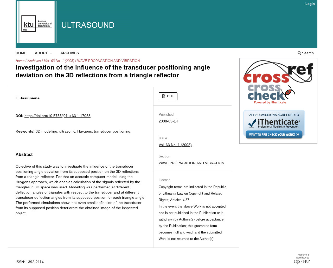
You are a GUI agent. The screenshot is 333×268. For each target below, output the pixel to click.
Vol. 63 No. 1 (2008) (59, 61)
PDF (170, 96)
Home (21, 53)
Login (310, 4)
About (42, 53)
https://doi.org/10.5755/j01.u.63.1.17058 (57, 116)
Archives (69, 53)
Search (307, 53)
